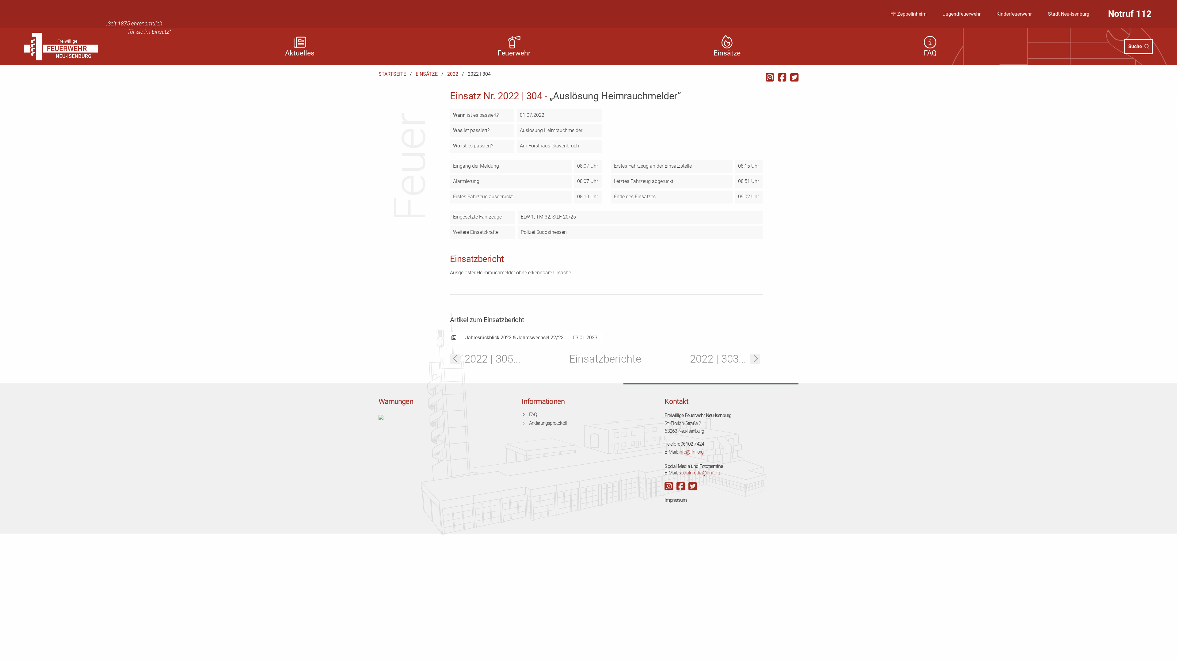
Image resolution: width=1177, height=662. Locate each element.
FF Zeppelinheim (908, 14)
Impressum (676, 500)
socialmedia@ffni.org (699, 473)
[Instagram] (770, 77)
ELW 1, (528, 217)
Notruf (1130, 14)
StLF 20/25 (564, 217)
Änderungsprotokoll (548, 423)
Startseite (392, 74)
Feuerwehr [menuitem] (514, 53)
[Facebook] (782, 77)
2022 (452, 74)
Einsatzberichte (605, 359)
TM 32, (544, 217)
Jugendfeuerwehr (962, 14)
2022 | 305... (492, 359)
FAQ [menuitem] (930, 53)
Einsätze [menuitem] (727, 53)
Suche (1135, 46)
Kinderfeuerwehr (1014, 14)
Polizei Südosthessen (544, 232)
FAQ (533, 414)
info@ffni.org (691, 452)
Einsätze (427, 74)
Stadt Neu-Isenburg (1068, 14)
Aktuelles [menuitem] (299, 53)
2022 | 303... (718, 359)
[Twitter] (794, 77)
